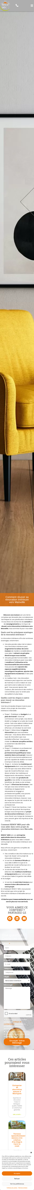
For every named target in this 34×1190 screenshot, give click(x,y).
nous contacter (20, 899)
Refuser (17, 1179)
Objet (6, 977)
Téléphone (9, 969)
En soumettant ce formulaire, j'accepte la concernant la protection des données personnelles (15, 1024)
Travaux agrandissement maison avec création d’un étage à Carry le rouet (18, 1140)
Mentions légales (22, 1187)
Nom (6, 944)
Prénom (7, 952)
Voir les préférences (17, 1184)
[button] (31, 1152)
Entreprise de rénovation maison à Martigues (17, 1089)
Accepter (17, 1173)
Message (8, 985)
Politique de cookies (12, 1187)
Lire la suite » (17, 1114)
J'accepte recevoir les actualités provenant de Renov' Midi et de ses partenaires (17, 1034)
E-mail (7, 960)
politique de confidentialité (12, 1023)
